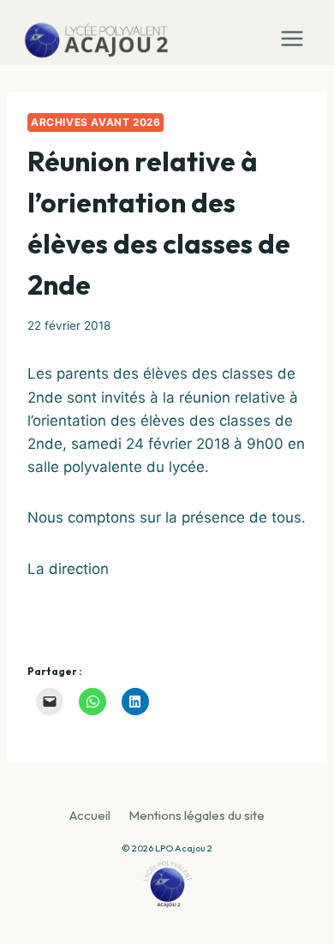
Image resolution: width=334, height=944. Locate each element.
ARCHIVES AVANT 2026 (95, 122)
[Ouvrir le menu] (295, 32)
